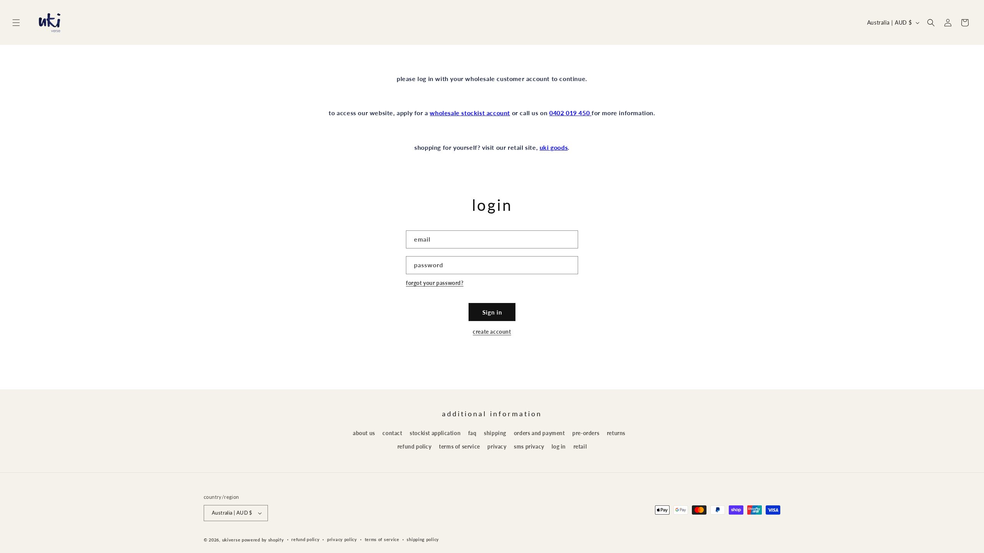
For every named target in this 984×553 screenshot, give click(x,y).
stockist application (435, 433)
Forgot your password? (435, 283)
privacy (496, 446)
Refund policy (305, 539)
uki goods (554, 147)
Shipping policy (423, 539)
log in (559, 446)
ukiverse (231, 539)
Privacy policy (342, 539)
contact (392, 433)
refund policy (414, 446)
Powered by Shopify (263, 539)
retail (580, 446)
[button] (16, 22)
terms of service (459, 446)
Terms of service (382, 539)
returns (616, 433)
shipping (495, 433)
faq (472, 433)
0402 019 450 (570, 112)
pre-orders (585, 433)
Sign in (492, 312)
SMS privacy (529, 446)
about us (364, 433)
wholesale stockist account (470, 112)
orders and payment (539, 433)
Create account (492, 331)
